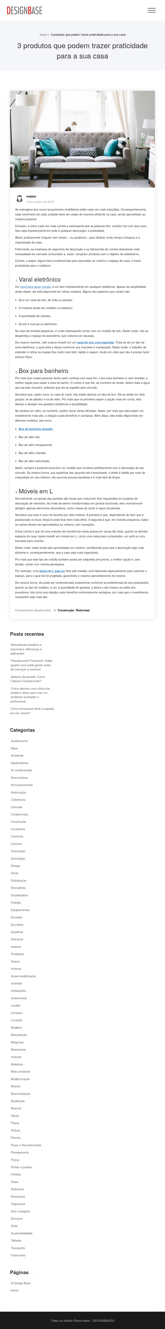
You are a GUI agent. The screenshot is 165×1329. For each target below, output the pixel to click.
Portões (16, 1174)
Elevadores (18, 887)
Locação (16, 1020)
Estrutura (17, 939)
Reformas (83, 610)
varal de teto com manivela (95, 342)
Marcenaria (18, 1049)
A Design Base (21, 1283)
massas (16, 1056)
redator (31, 196)
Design (15, 865)
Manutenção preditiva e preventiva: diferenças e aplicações (26, 648)
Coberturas (18, 799)
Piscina (16, 1137)
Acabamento (19, 741)
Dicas (15, 873)
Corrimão (17, 836)
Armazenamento (22, 785)
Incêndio (16, 983)
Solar (14, 1226)
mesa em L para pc (52, 571)
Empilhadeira (19, 895)
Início (43, 34)
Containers (18, 829)
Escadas (17, 917)
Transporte (18, 1248)
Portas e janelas (21, 1167)
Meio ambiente (20, 1071)
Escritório (17, 924)
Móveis (16, 1086)
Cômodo (16, 807)
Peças (15, 1123)
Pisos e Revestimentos (26, 1145)
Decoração (18, 851)
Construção (66, 610)
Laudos (16, 1005)
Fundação (17, 954)
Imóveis (16, 968)
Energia (16, 902)
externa (16, 946)
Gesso (15, 961)
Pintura (15, 1130)
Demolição (18, 858)
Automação (18, 792)
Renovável (18, 1196)
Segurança (18, 1204)
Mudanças (18, 1101)
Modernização (20, 1079)
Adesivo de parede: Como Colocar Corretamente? (27, 678)
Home (14, 1290)
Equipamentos (20, 910)
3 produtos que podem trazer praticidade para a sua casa (88, 34)
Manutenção (19, 1035)
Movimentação (20, 1093)
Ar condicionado (21, 770)
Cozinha (16, 843)
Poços (15, 1160)
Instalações (18, 990)
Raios (15, 1182)
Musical (16, 1108)
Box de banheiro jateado (36, 429)
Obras (15, 1115)
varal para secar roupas (35, 287)
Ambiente (17, 755)
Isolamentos (19, 998)
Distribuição (18, 880)
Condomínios (19, 814)
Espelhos (17, 932)
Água (14, 748)
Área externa (19, 777)
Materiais (17, 1064)
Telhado (16, 1240)
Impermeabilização (23, 976)
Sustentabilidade (21, 1233)
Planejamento (20, 1152)
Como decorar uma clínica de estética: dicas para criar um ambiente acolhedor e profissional (30, 694)
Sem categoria (20, 1211)
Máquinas (17, 1042)
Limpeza (16, 1013)
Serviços (17, 1218)
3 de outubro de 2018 (40, 201)
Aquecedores (19, 763)
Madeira (16, 1027)
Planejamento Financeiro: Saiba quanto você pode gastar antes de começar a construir (31, 664)
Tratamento (17, 1255)
